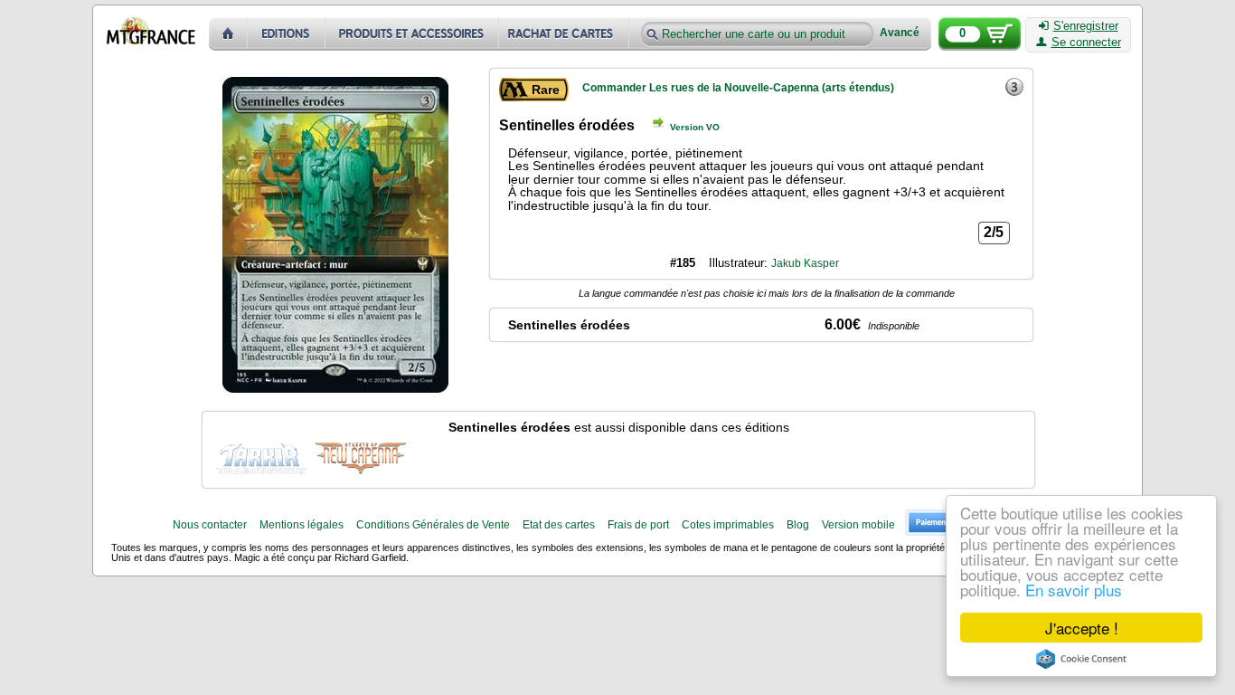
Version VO (695, 127)
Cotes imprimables (728, 525)
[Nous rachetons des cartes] (565, 34)
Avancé (899, 33)
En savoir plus (1073, 589)
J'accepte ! (1081, 627)
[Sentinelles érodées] (261, 456)
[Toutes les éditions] (286, 34)
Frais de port (638, 525)
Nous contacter (210, 525)
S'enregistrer (1085, 26)
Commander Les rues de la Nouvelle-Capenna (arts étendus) (738, 87)
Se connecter (1086, 42)
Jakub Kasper (805, 263)
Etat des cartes (559, 525)
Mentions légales (301, 525)
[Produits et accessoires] (412, 34)
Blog (798, 525)
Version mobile (858, 525)
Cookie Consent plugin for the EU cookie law (1081, 659)
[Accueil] (228, 34)
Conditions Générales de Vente (433, 525)
